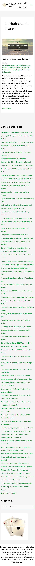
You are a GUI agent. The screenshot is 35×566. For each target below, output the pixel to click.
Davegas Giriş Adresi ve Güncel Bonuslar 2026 (16, 132)
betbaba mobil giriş (9, 70)
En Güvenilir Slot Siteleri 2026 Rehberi (14, 251)
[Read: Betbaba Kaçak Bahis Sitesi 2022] (17, 47)
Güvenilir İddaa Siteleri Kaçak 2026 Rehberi (15, 248)
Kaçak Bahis (22, 5)
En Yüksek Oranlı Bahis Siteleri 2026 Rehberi (16, 327)
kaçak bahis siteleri (22, 70)
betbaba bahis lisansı (23, 65)
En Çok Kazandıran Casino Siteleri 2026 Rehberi (17, 218)
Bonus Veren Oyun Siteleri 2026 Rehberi (14, 346)
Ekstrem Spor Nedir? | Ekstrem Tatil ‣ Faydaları (16, 483)
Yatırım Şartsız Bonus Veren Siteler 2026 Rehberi (17, 297)
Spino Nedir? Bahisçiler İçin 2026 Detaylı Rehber (17, 265)
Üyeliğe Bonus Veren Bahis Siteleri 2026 (14, 234)
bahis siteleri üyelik (8, 65)
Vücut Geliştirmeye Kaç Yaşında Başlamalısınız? (17, 428)
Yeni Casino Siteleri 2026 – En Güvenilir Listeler (17, 175)
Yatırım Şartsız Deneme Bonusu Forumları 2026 (17, 238)
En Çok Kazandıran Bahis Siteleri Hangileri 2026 (17, 179)
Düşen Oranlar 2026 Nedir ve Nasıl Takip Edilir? (17, 165)
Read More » (6, 108)
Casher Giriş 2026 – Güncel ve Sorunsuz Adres (16, 379)
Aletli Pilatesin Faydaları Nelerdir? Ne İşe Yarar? (17, 453)
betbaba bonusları (23, 67)
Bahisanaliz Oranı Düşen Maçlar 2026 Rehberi (16, 205)
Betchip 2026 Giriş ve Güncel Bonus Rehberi (16, 162)
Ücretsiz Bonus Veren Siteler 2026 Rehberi (15, 376)
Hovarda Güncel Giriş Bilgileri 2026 (12, 208)
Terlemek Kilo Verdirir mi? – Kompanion (14, 470)
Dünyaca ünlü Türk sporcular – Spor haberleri (16, 473)
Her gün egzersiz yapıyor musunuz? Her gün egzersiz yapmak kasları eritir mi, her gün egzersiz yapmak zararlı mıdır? (15, 434)
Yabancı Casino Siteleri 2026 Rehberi (13, 158)
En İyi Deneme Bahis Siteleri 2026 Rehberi (15, 268)
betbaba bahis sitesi (9, 67)
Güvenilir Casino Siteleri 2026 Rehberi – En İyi (16, 343)
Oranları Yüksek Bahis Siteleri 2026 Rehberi (15, 182)
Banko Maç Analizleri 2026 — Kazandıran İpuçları (17, 142)
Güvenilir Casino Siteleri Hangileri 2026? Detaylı (17, 261)
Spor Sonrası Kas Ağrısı (8, 493)
